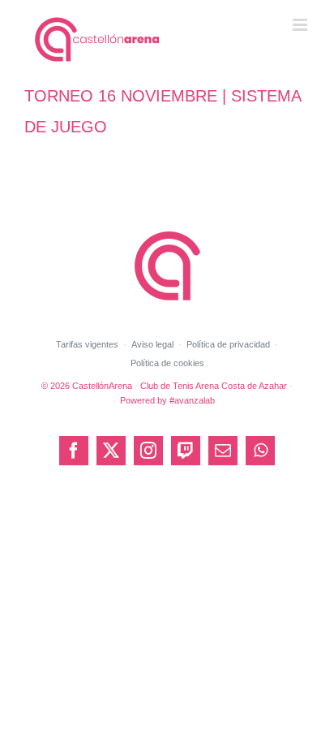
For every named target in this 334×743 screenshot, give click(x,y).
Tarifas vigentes (87, 344)
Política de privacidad (228, 344)
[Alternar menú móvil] (301, 24)
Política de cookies (167, 363)
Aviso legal (152, 344)
